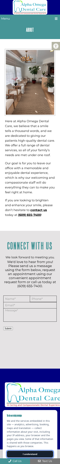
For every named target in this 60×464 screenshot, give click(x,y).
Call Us (17, 461)
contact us (38, 210)
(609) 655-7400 (29, 215)
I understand (30, 454)
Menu (5, 18)
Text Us (47, 461)
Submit (8, 328)
